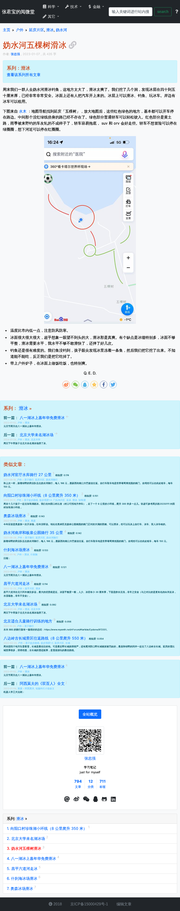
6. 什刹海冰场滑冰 (22, 878)
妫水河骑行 (52, 479)
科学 (51, 7)
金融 (96, 7)
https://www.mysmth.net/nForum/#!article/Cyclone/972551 (75, 629)
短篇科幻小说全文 (45, 688)
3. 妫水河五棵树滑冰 (24, 848)
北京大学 (35, 439)
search (163, 12)
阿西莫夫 (29, 688)
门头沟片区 (59, 500)
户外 (20, 422)
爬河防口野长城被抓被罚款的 (101, 646)
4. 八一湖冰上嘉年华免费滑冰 (32, 858)
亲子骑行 (29, 479)
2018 (57, 904)
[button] (67, 799)
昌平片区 (29, 588)
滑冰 (23, 408)
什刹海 (34, 554)
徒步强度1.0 (45, 500)
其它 (51, 17)
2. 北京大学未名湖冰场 (26, 838)
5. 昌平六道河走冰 (23, 868)
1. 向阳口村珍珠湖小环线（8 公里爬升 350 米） (47, 828)
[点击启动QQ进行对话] (95, 799)
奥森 (33, 520)
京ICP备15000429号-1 (88, 904)
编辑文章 (123, 904)
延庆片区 (40, 479)
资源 (20, 688)
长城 (67, 643)
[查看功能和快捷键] (176, 12)
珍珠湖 (82, 500)
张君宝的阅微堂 (18, 11)
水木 (22, 111)
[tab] (90, 714)
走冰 (68, 500)
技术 (74, 7)
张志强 (90, 758)
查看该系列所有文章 (24, 74)
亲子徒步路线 (31, 500)
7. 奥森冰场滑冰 (20, 888)
